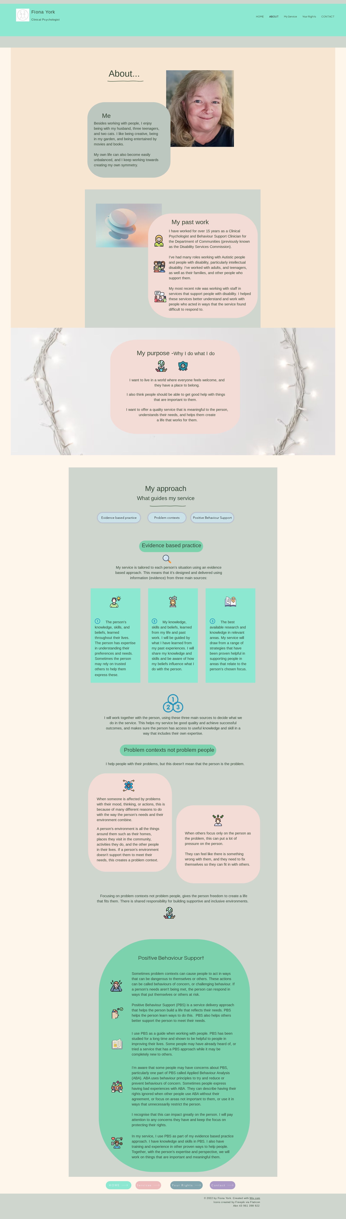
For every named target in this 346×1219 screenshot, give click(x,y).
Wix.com (255, 1198)
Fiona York (43, 11)
